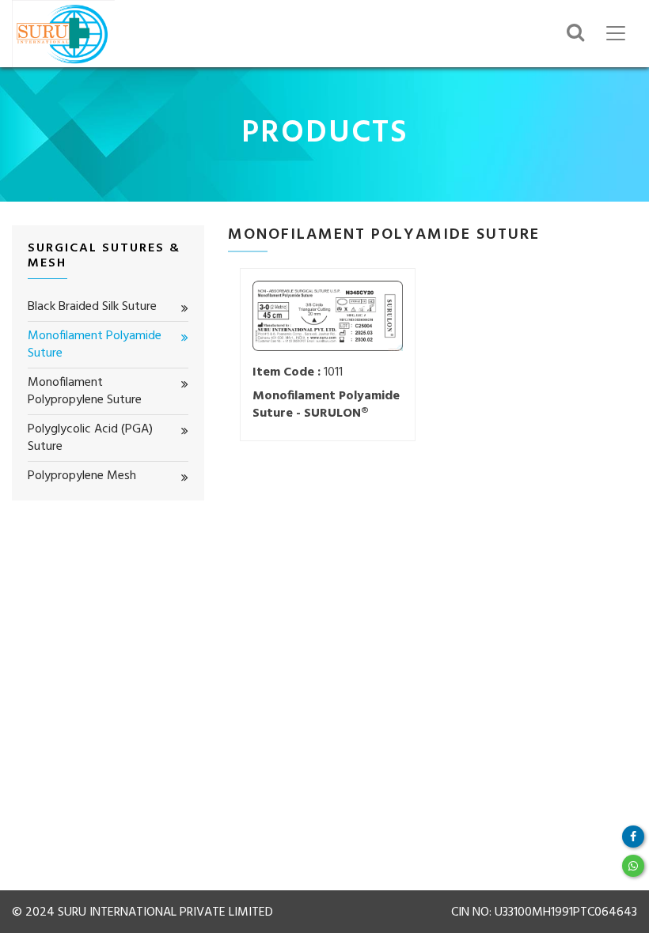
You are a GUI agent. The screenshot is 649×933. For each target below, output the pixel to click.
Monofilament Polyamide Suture (94, 345)
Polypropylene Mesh (82, 476)
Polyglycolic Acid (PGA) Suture (90, 439)
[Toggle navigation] (615, 33)
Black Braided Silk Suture (92, 307)
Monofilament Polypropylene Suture (85, 392)
